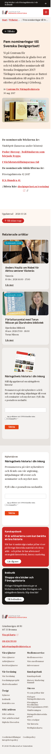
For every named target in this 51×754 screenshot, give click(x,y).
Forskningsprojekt (10, 680)
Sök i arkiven (8, 714)
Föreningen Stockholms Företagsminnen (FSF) (37, 704)
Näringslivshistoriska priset (37, 715)
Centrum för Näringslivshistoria (22, 89)
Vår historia (32, 724)
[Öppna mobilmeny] (46, 12)
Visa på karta (8, 634)
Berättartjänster (10, 665)
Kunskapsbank (34, 676)
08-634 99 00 (9, 641)
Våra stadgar (33, 720)
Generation (27, 746)
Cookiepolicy (29, 737)
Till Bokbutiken (14, 599)
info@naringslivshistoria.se (16, 646)
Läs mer (9, 285)
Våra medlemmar (35, 661)
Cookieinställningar (11, 737)
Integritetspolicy (10, 740)
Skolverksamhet (10, 684)
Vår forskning (8, 676)
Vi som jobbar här (35, 693)
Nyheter (6, 695)
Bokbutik (6, 699)
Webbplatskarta (34, 728)
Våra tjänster (8, 657)
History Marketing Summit (35, 681)
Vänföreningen (34, 710)
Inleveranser (33, 665)
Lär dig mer (13, 561)
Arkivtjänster (8, 661)
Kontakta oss (8, 703)
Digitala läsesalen (10, 722)
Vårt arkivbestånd (10, 718)
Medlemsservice (35, 657)
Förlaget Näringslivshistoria (36, 698)
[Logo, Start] (14, 12)
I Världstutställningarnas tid (20, 162)
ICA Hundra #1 (11, 180)
